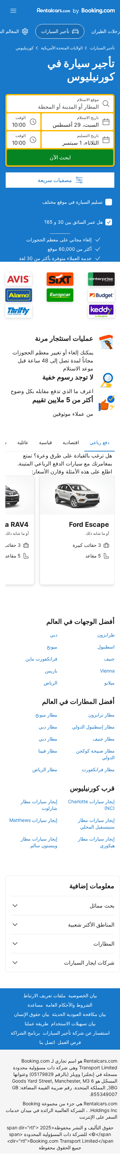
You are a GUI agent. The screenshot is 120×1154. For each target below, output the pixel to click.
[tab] (99, 442)
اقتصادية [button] (71, 442)
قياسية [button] (45, 442)
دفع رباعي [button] (99, 442)
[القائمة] (13, 11)
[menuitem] (59, 31)
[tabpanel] (60, 523)
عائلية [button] (22, 442)
